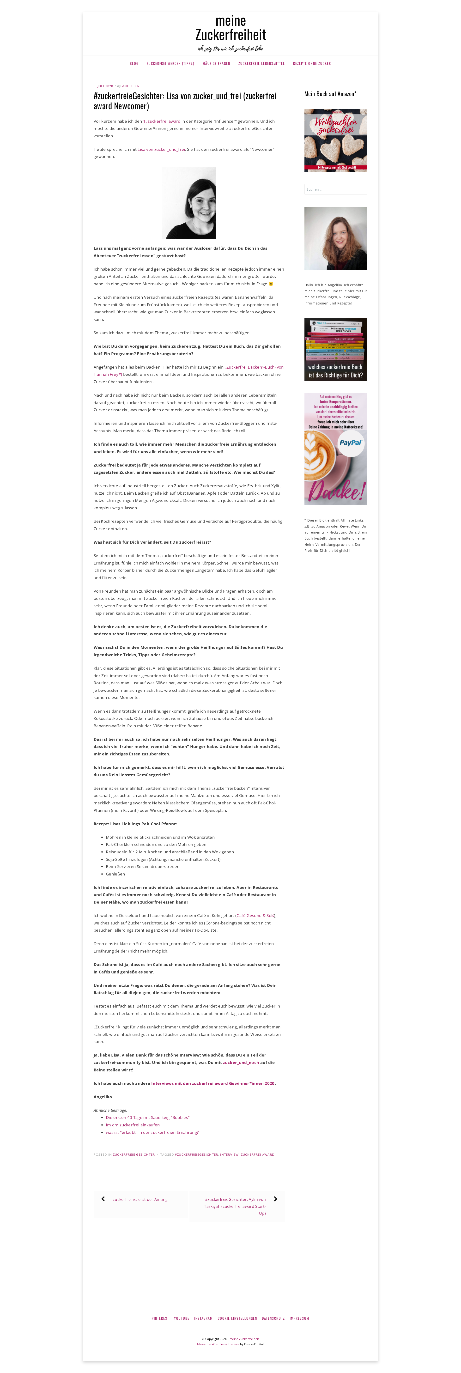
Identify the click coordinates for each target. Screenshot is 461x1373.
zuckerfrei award (257, 1154)
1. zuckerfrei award (161, 121)
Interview (229, 1154)
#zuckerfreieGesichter (196, 1154)
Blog (134, 63)
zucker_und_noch (241, 1062)
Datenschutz (273, 1318)
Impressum (299, 1318)
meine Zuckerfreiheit (244, 1339)
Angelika (130, 86)
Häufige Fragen (216, 63)
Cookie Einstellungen (237, 1318)
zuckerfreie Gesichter (134, 1154)
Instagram (203, 1318)
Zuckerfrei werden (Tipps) (170, 63)
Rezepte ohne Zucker (312, 63)
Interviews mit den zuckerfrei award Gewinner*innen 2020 (213, 1083)
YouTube (181, 1318)
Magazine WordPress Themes (218, 1344)
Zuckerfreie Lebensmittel (261, 63)
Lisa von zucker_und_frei (161, 149)
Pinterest (160, 1318)
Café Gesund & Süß (255, 915)
